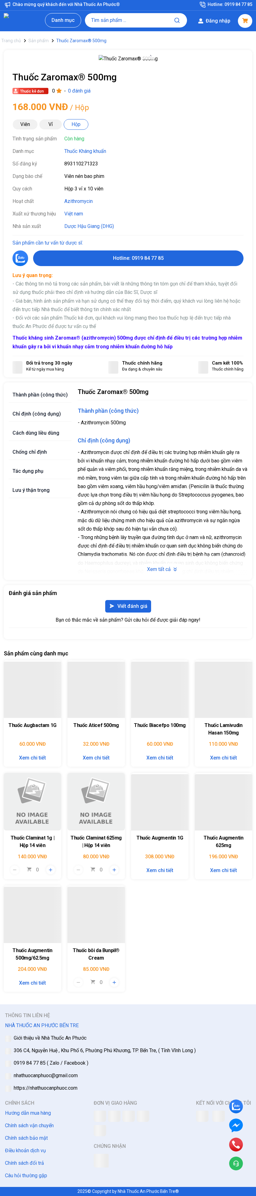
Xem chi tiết (32, 758)
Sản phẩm (38, 40)
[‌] (32, 689)
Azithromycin (78, 201)
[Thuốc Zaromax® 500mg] (128, 61)
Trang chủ (11, 40)
